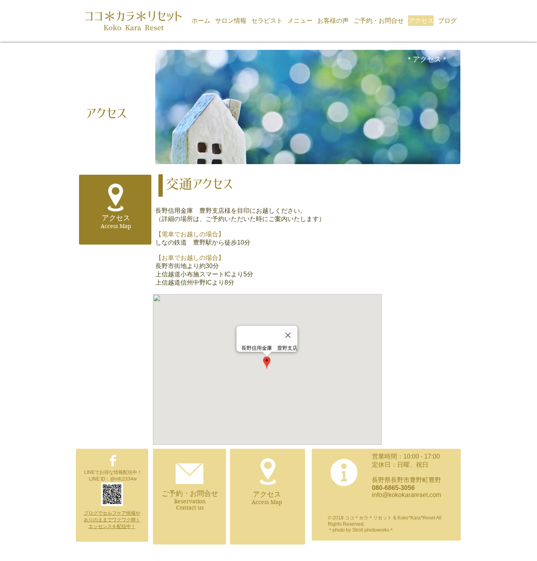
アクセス (267, 494)
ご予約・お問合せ (190, 493)
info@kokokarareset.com (406, 495)
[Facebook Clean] (113, 460)
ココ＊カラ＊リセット (133, 16)
